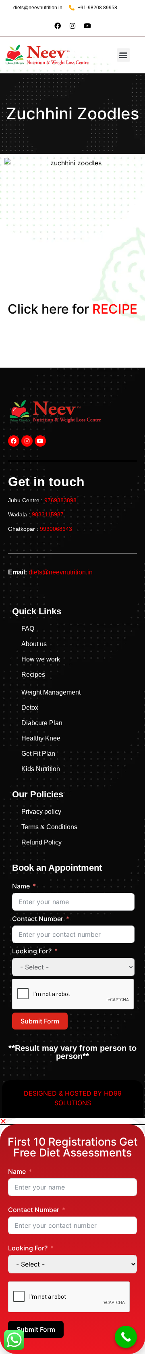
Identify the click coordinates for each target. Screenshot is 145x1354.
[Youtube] (87, 25)
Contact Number (37, 919)
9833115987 (48, 514)
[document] (72, 1236)
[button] (123, 55)
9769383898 (60, 500)
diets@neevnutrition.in (61, 572)
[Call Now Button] (126, 1337)
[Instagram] (72, 25)
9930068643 (56, 529)
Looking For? (32, 951)
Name (21, 886)
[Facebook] (57, 25)
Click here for (72, 309)
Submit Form (40, 1021)
